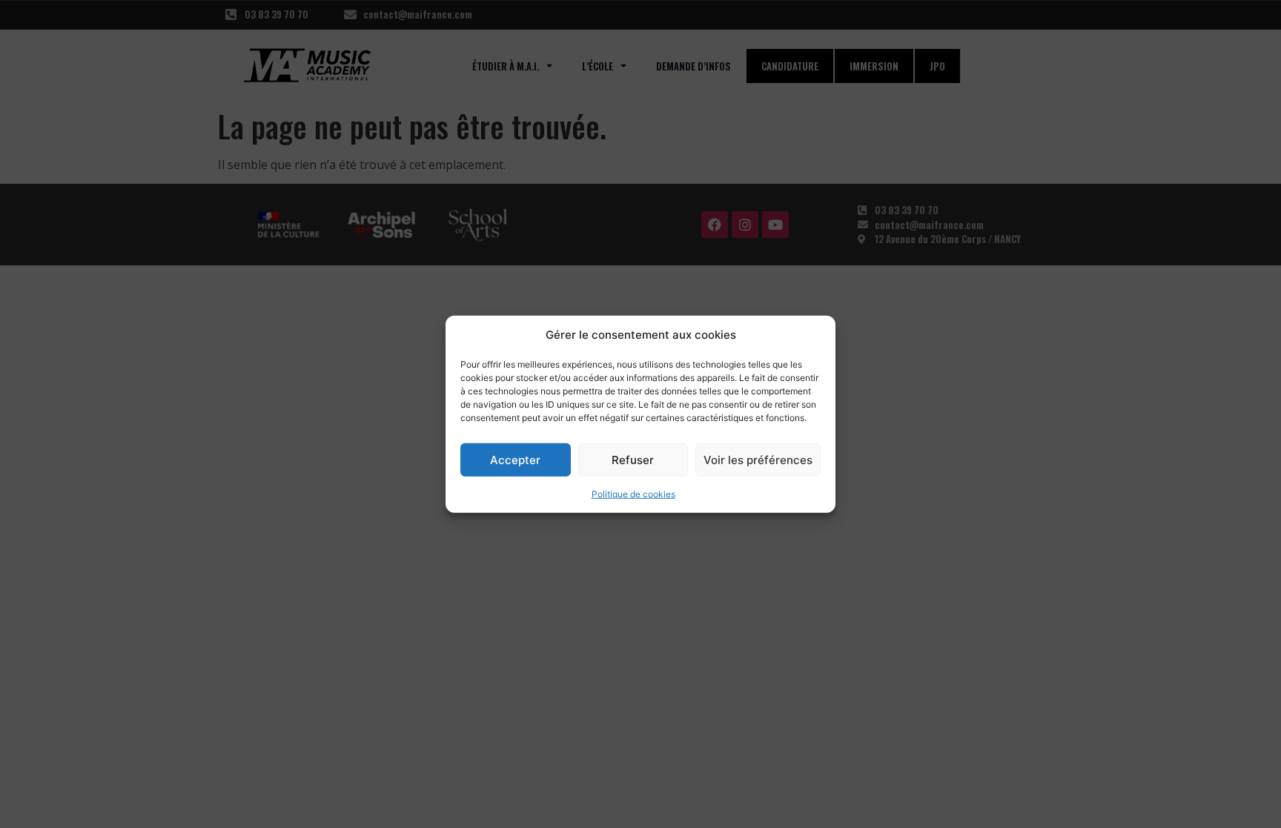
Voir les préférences (758, 459)
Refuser (633, 459)
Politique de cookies (633, 494)
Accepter (515, 459)
